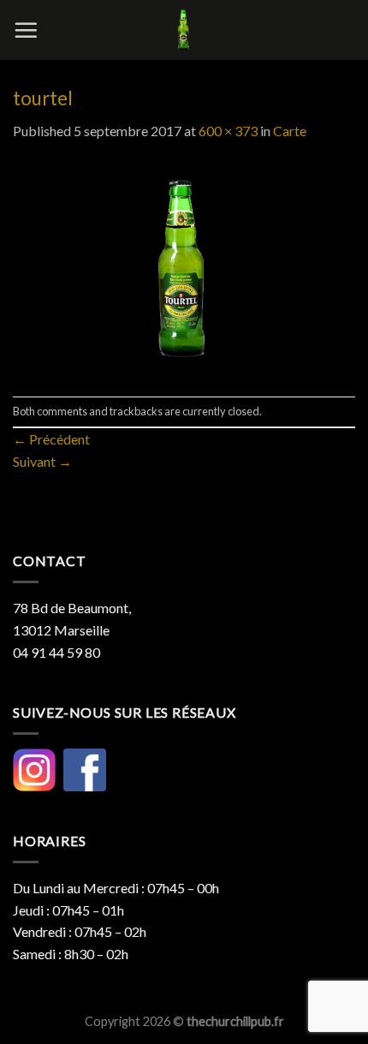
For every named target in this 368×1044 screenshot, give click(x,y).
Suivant (42, 461)
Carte (289, 130)
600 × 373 (228, 130)
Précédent (51, 439)
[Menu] (26, 30)
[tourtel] (184, 267)
